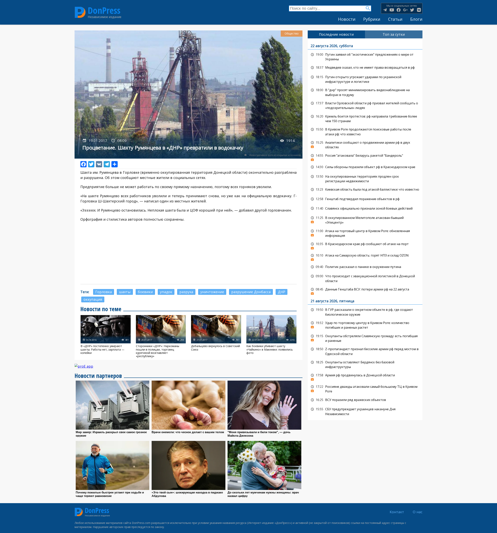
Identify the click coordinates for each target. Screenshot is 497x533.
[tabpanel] (365, 229)
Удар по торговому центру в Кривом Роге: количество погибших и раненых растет (365, 325)
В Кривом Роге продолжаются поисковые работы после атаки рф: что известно (365, 131)
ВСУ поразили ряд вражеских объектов (365, 400)
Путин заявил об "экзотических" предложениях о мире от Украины (365, 56)
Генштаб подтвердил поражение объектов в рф (365, 199)
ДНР (281, 291)
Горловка (103, 291)
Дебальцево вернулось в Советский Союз (216, 336)
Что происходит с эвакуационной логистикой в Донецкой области (365, 278)
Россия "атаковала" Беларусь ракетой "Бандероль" (365, 156)
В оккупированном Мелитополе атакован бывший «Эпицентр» (365, 220)
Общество (292, 33)
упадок (166, 291)
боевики (145, 291)
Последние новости (336, 34)
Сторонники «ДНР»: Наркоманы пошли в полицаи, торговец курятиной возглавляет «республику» (161, 336)
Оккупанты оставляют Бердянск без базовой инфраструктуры (365, 364)
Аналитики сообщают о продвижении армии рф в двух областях (365, 144)
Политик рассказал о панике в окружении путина (365, 267)
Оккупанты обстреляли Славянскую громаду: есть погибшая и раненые (365, 338)
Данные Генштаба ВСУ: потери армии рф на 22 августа (365, 290)
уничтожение (212, 291)
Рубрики (371, 19)
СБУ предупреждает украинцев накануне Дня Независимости (365, 411)
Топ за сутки (394, 34)
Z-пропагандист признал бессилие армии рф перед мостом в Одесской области (365, 351)
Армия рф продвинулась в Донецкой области (365, 376)
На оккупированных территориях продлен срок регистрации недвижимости (365, 178)
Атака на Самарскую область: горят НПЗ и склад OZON (365, 256)
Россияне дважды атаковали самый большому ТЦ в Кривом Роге (365, 389)
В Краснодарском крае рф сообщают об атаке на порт (365, 245)
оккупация (92, 299)
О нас (417, 512)
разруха (186, 291)
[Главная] (80, 12)
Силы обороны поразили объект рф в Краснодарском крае (365, 167)
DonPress (104, 10)
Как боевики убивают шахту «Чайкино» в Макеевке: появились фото (271, 336)
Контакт (397, 512)
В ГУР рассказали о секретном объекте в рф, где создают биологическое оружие (365, 312)
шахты (125, 291)
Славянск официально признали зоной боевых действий (365, 208)
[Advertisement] (188, 253)
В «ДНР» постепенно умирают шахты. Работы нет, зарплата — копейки (106, 336)
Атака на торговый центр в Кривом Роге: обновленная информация (365, 233)
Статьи (395, 19)
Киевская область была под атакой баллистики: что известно (365, 189)
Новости (346, 19)
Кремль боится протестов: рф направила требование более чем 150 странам (365, 118)
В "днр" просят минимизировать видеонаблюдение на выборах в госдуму (365, 92)
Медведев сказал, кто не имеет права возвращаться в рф (365, 67)
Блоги (416, 19)
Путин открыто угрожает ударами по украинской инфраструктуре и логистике (365, 79)
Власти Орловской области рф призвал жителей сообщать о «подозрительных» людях (365, 105)
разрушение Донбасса (251, 291)
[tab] (336, 34)
